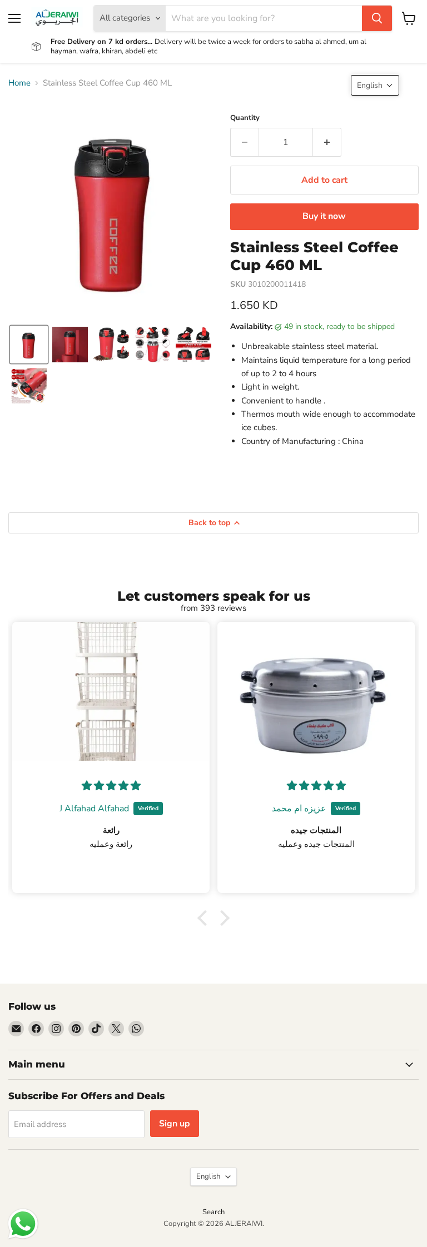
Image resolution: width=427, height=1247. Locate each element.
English (208, 1176)
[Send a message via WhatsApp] (23, 1223)
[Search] (377, 18)
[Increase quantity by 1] (327, 142)
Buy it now (324, 216)
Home (19, 83)
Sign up (174, 1124)
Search (213, 1212)
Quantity (245, 118)
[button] (29, 344)
